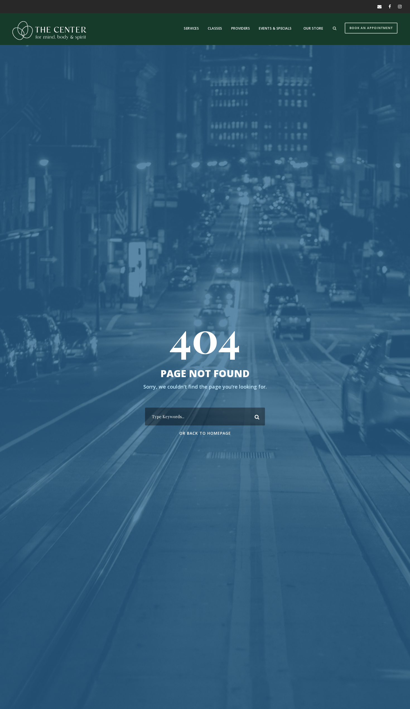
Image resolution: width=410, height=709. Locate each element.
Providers (240, 28)
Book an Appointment (371, 28)
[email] (379, 6)
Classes (215, 28)
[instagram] (400, 6)
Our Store (313, 28)
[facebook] (390, 6)
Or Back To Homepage (205, 433)
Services (191, 28)
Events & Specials (275, 28)
